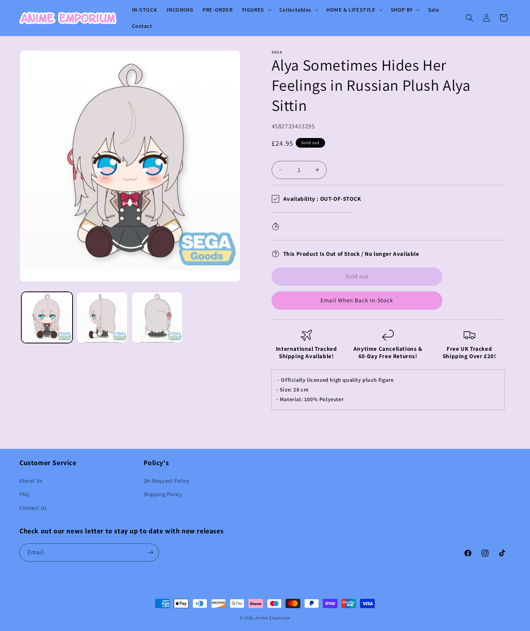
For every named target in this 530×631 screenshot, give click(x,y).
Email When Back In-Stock (356, 300)
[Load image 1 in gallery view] (47, 317)
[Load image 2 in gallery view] (102, 317)
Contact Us (33, 507)
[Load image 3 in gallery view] (157, 317)
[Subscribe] (150, 552)
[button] (256, 10)
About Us (31, 480)
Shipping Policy (163, 494)
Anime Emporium (272, 618)
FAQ (24, 494)
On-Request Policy (166, 480)
